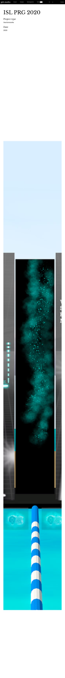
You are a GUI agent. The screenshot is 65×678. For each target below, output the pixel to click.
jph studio (5, 2)
